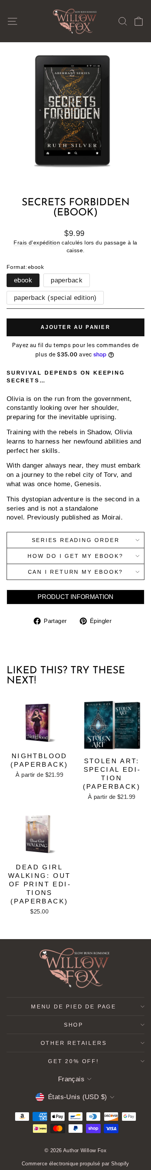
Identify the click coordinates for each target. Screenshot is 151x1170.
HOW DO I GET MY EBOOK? (75, 556)
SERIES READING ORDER (76, 540)
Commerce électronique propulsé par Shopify (75, 1164)
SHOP (73, 1025)
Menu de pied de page (73, 1006)
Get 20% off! (73, 1061)
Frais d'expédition (37, 242)
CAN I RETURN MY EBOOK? (76, 572)
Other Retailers (74, 1043)
